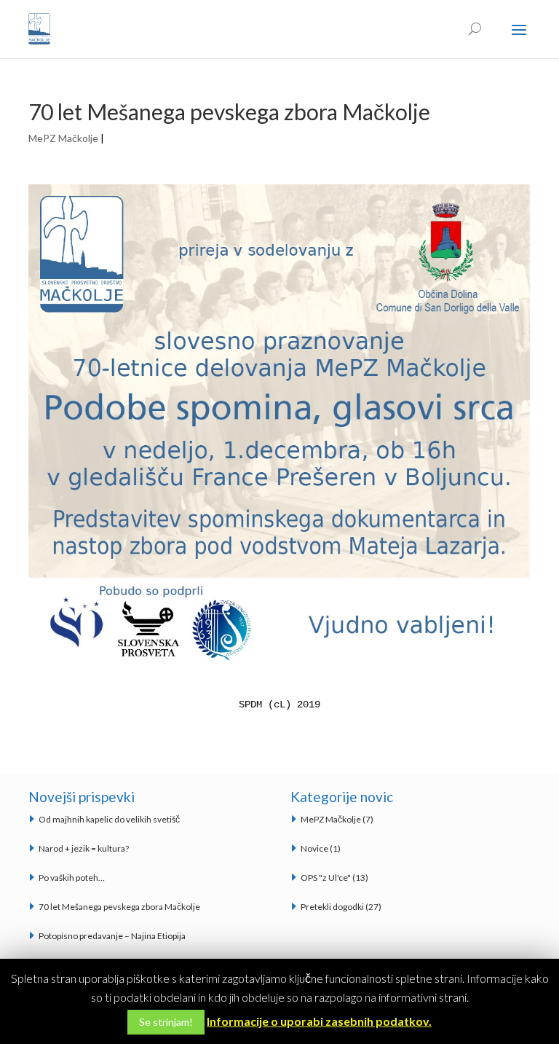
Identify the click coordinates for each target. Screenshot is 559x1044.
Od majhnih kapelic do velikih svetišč (109, 819)
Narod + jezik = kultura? (84, 848)
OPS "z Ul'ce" (326, 877)
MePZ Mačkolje (63, 138)
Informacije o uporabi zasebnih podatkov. (319, 1021)
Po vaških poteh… (72, 877)
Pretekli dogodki (332, 906)
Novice (314, 848)
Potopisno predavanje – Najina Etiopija (112, 935)
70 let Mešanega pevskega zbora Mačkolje (119, 906)
